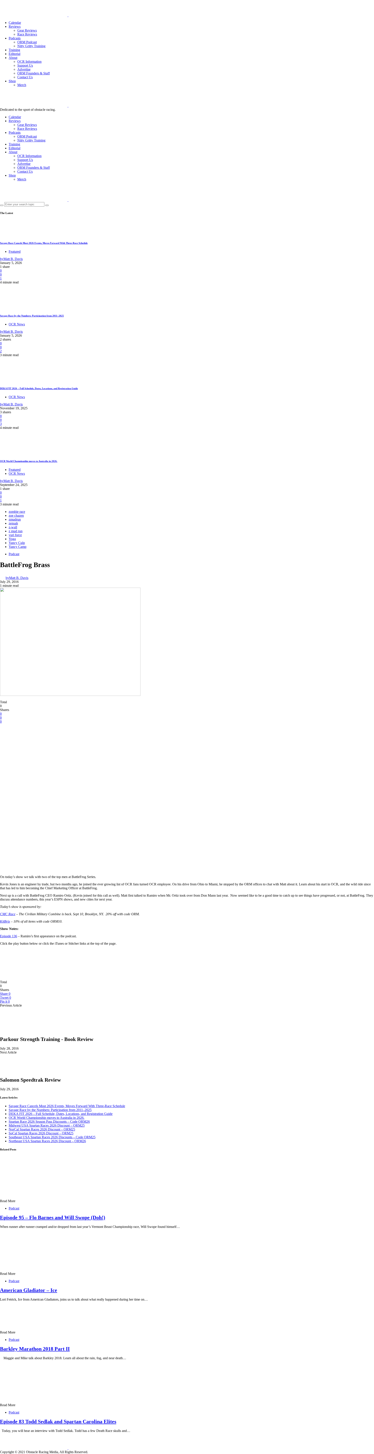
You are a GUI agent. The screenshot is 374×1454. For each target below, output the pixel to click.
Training (14, 50)
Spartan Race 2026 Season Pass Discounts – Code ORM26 (49, 1121)
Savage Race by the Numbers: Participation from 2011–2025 (32, 315)
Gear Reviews (27, 30)
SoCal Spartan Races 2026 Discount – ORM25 (41, 1133)
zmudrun (15, 519)
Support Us (25, 65)
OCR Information (29, 61)
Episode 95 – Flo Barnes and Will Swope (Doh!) (52, 1217)
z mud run (16, 531)
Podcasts (15, 38)
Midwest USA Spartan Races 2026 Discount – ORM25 (47, 1125)
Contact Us (25, 77)
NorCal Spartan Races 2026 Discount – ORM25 (42, 1129)
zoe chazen (16, 515)
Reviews (15, 26)
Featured (15, 251)
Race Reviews (27, 34)
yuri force (15, 535)
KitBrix (5, 921)
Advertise (24, 69)
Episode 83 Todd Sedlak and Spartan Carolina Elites (58, 1421)
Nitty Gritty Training (31, 46)
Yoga (12, 539)
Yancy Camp (17, 546)
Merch (21, 85)
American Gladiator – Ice (28, 1290)
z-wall (13, 527)
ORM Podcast (27, 42)
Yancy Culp (17, 543)
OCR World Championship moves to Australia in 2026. (28, 461)
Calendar (15, 22)
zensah (13, 523)
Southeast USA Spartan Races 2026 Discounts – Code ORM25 (52, 1137)
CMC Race (7, 914)
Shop (12, 81)
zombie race (17, 511)
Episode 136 (8, 936)
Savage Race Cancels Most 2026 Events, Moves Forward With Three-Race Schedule (44, 243)
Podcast (14, 554)
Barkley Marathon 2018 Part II (35, 1349)
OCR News (17, 324)
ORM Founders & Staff (33, 73)
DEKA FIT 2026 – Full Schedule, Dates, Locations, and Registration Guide (39, 388)
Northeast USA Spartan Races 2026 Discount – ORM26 (47, 1141)
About (13, 58)
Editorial (14, 54)
